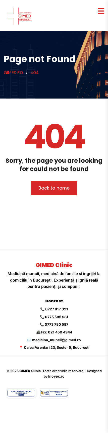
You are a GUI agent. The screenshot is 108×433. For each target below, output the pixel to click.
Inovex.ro (56, 376)
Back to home (54, 188)
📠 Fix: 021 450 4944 (54, 332)
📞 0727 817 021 (54, 309)
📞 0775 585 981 (54, 317)
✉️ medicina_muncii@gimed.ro (54, 340)
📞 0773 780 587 (54, 324)
